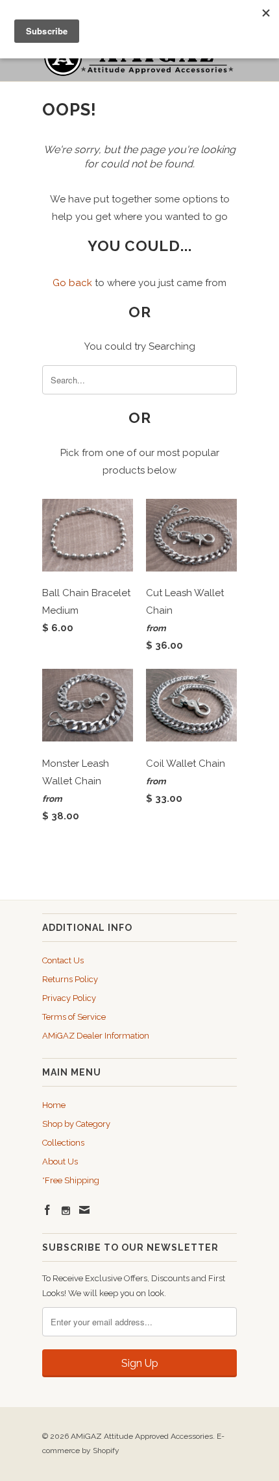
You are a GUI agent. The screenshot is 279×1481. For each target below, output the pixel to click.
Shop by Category (76, 1124)
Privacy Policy (69, 998)
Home (54, 1105)
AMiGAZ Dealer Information (95, 1036)
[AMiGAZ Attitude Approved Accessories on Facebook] (47, 1210)
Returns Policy (70, 979)
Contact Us (63, 960)
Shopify (106, 1450)
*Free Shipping (70, 1180)
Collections (63, 1143)
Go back (72, 283)
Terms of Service (74, 1017)
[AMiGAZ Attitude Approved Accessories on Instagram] (66, 1211)
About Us (60, 1161)
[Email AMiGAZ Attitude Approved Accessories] (84, 1210)
